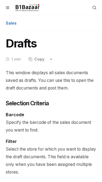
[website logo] (27, 7)
